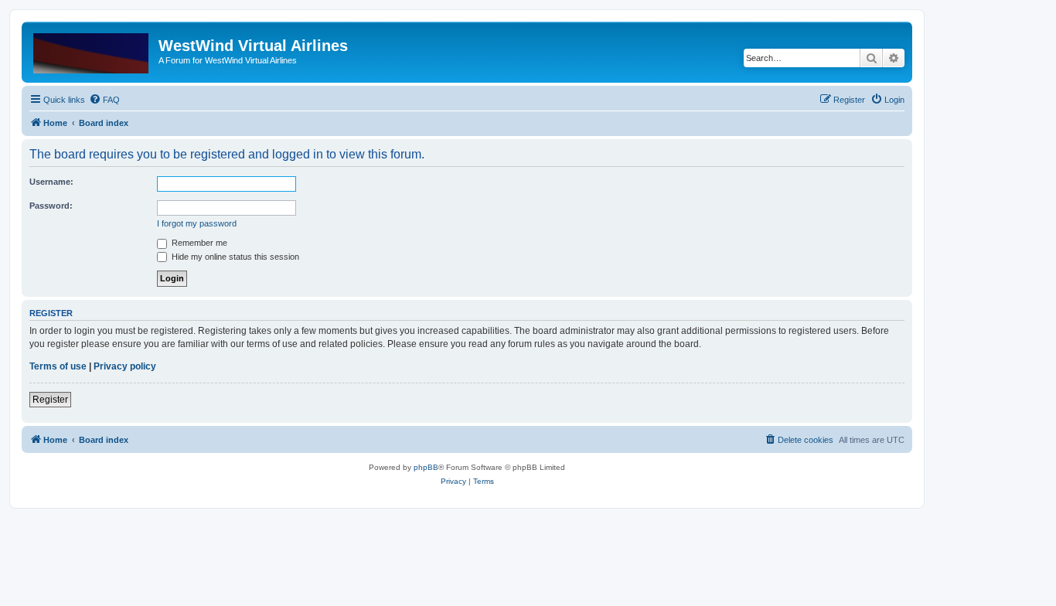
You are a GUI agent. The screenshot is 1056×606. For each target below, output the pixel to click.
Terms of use (58, 366)
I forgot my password (197, 223)
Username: (51, 181)
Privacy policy (125, 366)
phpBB (426, 467)
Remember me (198, 242)
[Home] (92, 50)
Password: (51, 205)
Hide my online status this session (234, 256)
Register (50, 399)
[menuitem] (104, 99)
